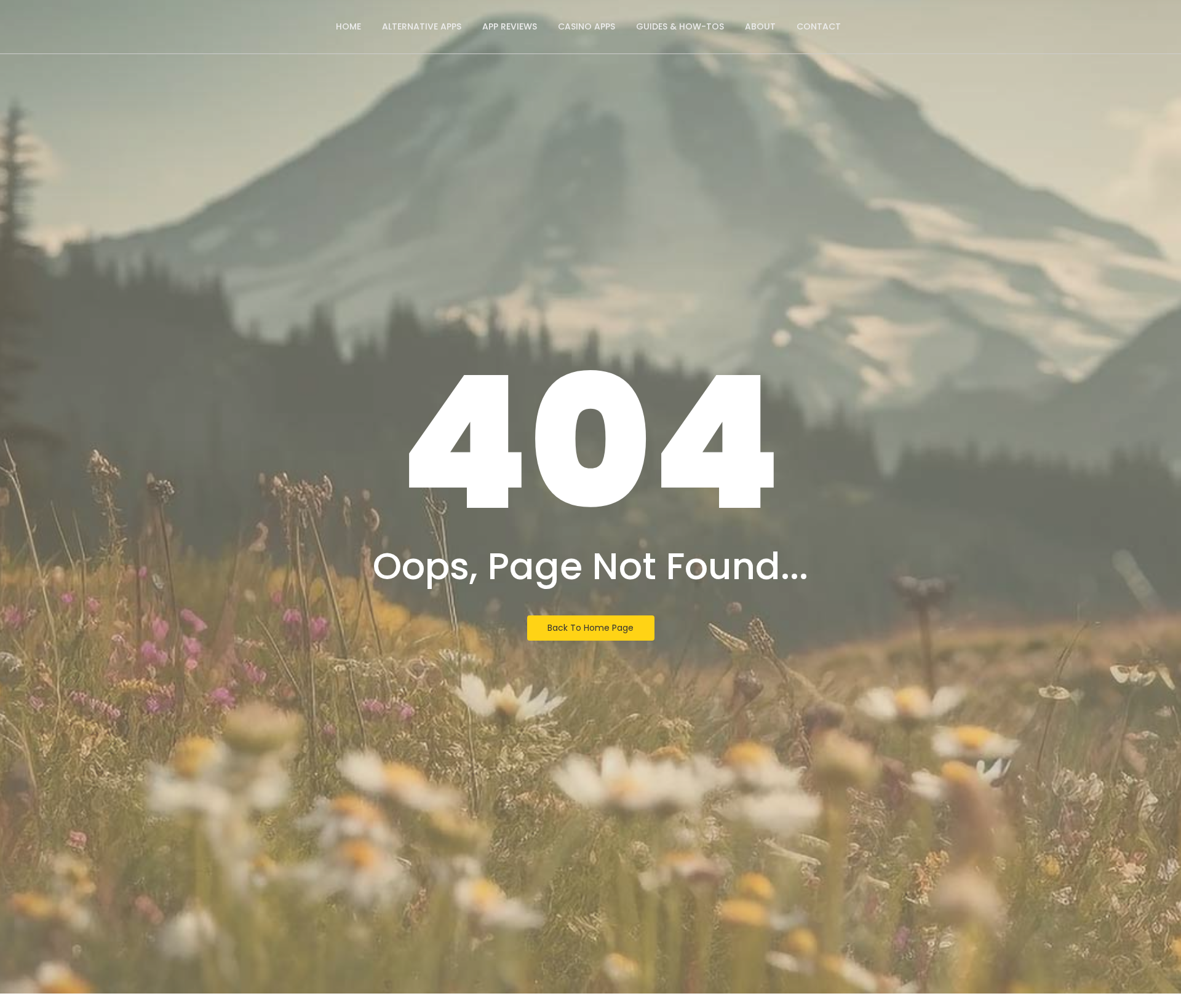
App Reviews (509, 26)
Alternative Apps (421, 26)
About (760, 26)
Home (348, 26)
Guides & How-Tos (680, 26)
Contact (819, 26)
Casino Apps (586, 26)
